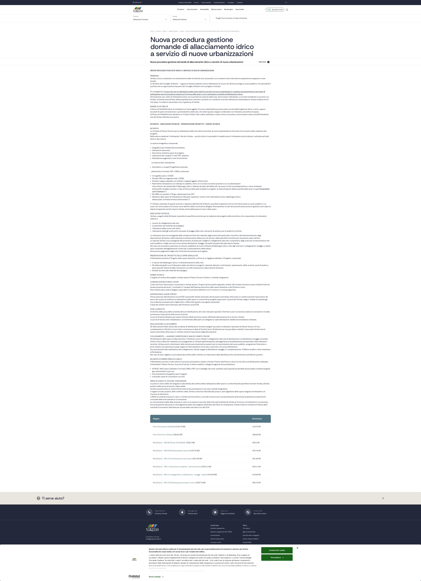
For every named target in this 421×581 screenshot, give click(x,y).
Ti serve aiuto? (53, 498)
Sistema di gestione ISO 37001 (221, 532)
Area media (239, 9)
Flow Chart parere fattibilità (164, 426)
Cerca (287, 10)
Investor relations (206, 2)
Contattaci (240, 2)
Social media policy (217, 539)
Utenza (175, 16)
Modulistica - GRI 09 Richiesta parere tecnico (171, 450)
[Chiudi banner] (297, 548)
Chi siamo (180, 9)
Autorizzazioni (215, 535)
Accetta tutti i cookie (277, 550)
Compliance (230, 2)
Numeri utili (138, 2)
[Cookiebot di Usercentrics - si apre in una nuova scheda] (134, 576)
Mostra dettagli (155, 577)
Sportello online (277, 10)
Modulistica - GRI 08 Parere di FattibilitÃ (169, 442)
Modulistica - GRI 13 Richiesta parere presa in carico (174, 482)
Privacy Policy (199, 571)
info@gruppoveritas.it (153, 539)
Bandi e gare (228, 9)
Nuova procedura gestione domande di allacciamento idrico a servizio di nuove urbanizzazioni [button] (196, 62)
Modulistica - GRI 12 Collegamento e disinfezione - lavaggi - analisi (180, 474)
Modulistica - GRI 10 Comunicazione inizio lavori (172, 458)
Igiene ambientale (249, 532)
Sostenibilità (204, 9)
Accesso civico (215, 542)
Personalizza (276, 557)
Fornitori (196, 2)
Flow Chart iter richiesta (162, 434)
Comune (135, 16)
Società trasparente (219, 2)
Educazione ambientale (184, 2)
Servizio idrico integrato (251, 535)
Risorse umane (216, 9)
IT (285, 2)
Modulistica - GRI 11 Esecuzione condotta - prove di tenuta (177, 466)
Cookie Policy (185, 571)
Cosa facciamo (192, 9)
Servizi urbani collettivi (250, 539)
